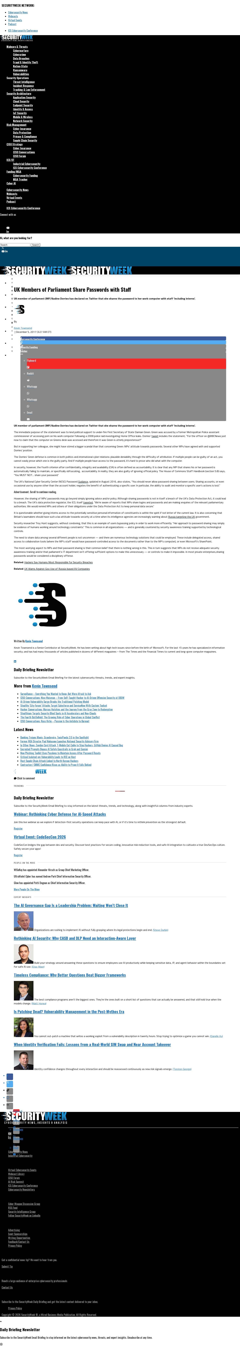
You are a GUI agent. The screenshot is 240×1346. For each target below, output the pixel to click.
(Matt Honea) (39, 1003)
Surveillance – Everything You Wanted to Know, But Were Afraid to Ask (55, 694)
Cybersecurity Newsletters (21, 1189)
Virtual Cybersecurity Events (22, 1170)
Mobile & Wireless (23, 117)
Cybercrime (19, 54)
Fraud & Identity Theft (25, 62)
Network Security (22, 121)
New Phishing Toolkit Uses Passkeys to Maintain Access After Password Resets (60, 753)
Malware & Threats (17, 47)
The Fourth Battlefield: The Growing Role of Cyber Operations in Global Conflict (60, 717)
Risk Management (16, 125)
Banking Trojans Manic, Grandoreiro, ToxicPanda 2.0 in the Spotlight (54, 737)
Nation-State (20, 66)
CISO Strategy (15, 144)
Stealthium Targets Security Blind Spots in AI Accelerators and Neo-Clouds (58, 713)
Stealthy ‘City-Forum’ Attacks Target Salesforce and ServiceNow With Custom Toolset (63, 705)
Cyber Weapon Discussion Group (24, 1204)
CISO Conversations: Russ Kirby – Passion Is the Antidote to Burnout (54, 721)
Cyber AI (11, 183)
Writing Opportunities (19, 1238)
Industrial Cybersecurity (26, 164)
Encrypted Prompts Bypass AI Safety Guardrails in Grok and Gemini (54, 749)
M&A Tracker (20, 179)
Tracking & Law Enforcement (29, 90)
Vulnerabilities (21, 74)
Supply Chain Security (25, 140)
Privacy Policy (15, 1246)
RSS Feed (12, 1208)
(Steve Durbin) (160, 930)
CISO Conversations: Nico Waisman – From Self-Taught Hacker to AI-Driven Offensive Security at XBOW (72, 698)
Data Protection (22, 133)
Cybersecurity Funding (25, 175)
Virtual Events (15, 20)
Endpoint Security (23, 105)
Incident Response (23, 86)
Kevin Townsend (23, 328)
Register (18, 828)
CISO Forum (19, 156)
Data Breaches (21, 58)
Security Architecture (19, 93)
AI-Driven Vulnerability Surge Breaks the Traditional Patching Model (54, 702)
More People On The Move (27, 889)
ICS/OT (10, 160)
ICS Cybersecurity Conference (23, 31)
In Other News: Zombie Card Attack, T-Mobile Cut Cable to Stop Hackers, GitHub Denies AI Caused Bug (71, 745)
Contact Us (7, 1287)
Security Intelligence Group (21, 1212)
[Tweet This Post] (123, 342)
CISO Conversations (24, 152)
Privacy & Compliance (25, 136)
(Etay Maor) (38, 967)
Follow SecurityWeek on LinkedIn (24, 1215)
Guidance (83, 481)
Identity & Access (23, 109)
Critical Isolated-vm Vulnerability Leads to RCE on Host (48, 757)
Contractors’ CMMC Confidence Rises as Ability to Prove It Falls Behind (55, 765)
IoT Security (20, 113)
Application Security (24, 97)
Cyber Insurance (22, 129)
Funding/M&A (14, 172)
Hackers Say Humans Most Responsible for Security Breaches (58, 562)
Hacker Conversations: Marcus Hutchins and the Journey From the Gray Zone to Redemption (66, 709)
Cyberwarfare (20, 51)
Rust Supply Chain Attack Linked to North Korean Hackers (49, 761)
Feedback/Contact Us (18, 1242)
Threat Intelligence (24, 82)
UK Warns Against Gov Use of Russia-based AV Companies (57, 569)
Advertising (14, 1230)
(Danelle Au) (216, 1036)
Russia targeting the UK (181, 517)
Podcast (12, 24)
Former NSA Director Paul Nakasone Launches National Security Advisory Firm (59, 741)
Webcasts (13, 16)
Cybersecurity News (18, 12)
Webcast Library (16, 1174)
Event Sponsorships (17, 1234)
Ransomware (20, 70)
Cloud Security (21, 101)
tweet (155, 436)
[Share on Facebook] (123, 338)
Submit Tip (7, 1266)
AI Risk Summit (16, 1182)
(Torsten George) (182, 1069)
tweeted (88, 502)
